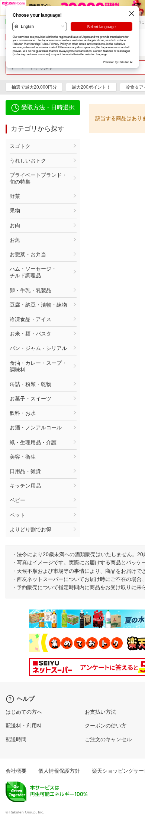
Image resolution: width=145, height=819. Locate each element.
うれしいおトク (28, 161)
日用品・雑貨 (25, 471)
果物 (15, 211)
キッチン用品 (25, 486)
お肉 (15, 225)
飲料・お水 (23, 413)
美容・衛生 (23, 457)
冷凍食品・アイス (30, 319)
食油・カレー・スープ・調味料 (38, 366)
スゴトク (20, 146)
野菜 (15, 196)
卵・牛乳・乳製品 (30, 290)
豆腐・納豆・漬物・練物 (38, 305)
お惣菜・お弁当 (28, 254)
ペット (17, 515)
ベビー (17, 500)
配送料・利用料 (24, 726)
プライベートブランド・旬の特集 (38, 178)
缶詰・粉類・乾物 (30, 384)
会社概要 (16, 771)
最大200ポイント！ (91, 87)
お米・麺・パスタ (30, 334)
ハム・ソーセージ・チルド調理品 (33, 272)
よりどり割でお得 (30, 529)
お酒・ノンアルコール (36, 427)
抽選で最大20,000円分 (34, 87)
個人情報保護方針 (59, 771)
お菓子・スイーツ (30, 399)
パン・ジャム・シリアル (38, 348)
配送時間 (16, 739)
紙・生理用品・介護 (33, 442)
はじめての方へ (24, 712)
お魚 (15, 240)
